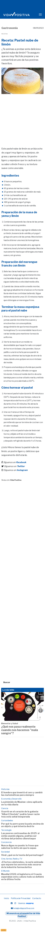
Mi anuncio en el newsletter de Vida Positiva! (23, 915)
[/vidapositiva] (11, 903)
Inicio (6, 898)
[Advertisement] (22, 117)
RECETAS (4, 34)
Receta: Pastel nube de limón (19, 42)
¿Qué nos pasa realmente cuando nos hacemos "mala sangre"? (19, 730)
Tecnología (6, 830)
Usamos (22, 903)
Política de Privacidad (20, 898)
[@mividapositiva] (15, 903)
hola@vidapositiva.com (23, 908)
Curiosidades (7, 820)
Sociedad (5, 852)
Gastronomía (9, 28)
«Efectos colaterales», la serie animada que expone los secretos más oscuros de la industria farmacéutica (22, 864)
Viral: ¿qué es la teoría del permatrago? (22, 855)
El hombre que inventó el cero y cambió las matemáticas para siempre (21, 793)
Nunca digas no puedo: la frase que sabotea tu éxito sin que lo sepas (19, 846)
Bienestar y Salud (9, 723)
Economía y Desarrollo (11, 799)
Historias (5, 789)
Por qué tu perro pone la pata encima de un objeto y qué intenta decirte (22, 825)
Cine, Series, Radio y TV (11, 859)
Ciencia (4, 808)
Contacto (36, 898)
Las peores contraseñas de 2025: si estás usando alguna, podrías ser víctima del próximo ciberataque (20, 836)
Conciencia (6, 842)
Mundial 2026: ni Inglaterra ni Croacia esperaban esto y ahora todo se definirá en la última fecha (22, 877)
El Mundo (5, 871)
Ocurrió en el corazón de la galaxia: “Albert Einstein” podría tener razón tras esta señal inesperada (20, 814)
